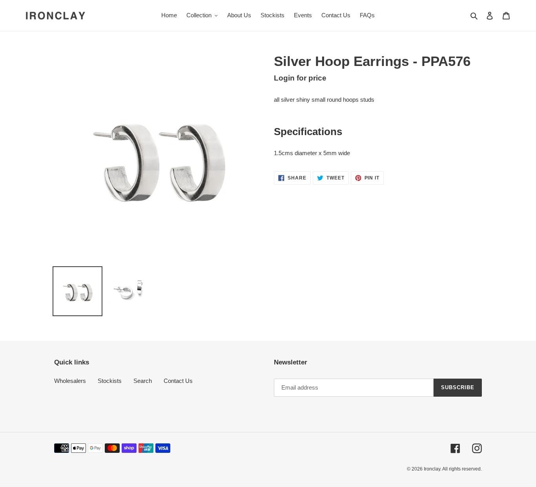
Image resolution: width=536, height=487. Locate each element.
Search (142, 380)
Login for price (300, 78)
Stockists (110, 380)
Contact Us (178, 380)
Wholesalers (70, 380)
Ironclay (432, 469)
